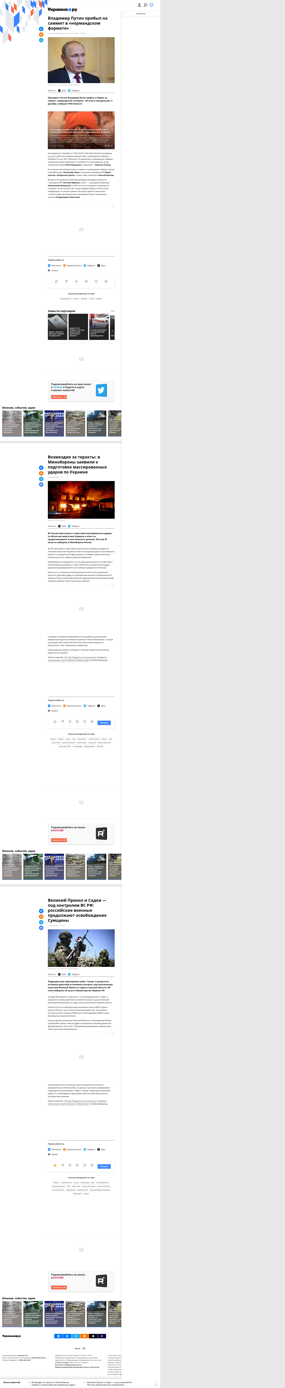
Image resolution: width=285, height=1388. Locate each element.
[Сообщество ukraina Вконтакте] (58, 1336)
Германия (84, 298)
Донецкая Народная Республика (100, 1190)
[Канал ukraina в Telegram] (76, 1336)
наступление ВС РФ (102, 1182)
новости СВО (56, 742)
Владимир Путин (66, 298)
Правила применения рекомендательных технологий (77, 1367)
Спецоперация (77, 746)
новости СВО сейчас (104, 742)
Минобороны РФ (82, 1190)
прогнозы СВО (81, 742)
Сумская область (66, 1182)
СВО (110, 739)
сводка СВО (92, 742)
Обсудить (104, 723)
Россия (92, 298)
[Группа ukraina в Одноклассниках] (84, 1336)
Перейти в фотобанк (74, 85)
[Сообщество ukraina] (67, 1336)
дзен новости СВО (65, 746)
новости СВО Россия (68, 742)
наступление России (58, 1186)
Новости (53, 739)
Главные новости (94, 739)
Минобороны (82, 739)
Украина (76, 298)
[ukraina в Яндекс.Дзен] (93, 1336)
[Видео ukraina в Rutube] (102, 1336)
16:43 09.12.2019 (53, 33)
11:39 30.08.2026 (53, 477)
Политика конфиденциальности (68, 1365)
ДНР (93, 1182)
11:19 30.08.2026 (53, 925)
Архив (77, 1348)
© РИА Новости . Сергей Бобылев (57, 968)
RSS (84, 1348)
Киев (73, 739)
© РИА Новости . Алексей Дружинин (57, 85)
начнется (52, 156)
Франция (99, 298)
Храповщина (77, 1193)
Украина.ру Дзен (89, 746)
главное (104, 739)
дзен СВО (100, 746)
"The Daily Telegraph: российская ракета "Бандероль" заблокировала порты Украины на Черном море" (77, 658)
